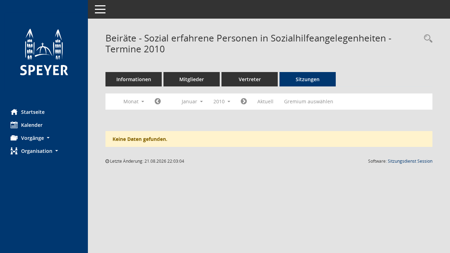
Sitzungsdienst (410, 161)
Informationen (133, 79)
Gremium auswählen (308, 101)
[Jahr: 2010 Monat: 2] (244, 101)
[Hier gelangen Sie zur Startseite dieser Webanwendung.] (44, 51)
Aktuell (265, 101)
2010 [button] (219, 101)
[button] (44, 137)
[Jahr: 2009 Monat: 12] (157, 101)
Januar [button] (190, 101)
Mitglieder (191, 79)
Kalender (32, 125)
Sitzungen (308, 79)
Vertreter (250, 79)
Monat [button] (131, 101)
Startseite (33, 112)
